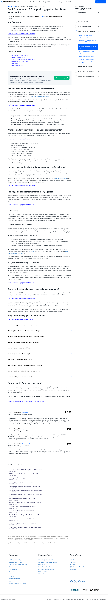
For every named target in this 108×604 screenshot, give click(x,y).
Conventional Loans (14, 567)
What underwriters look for (18, 57)
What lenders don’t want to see (19, 61)
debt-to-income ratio (61, 178)
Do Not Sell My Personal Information (98, 599)
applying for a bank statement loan (40, 96)
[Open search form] (92, 1)
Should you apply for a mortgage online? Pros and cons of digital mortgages (86, 61)
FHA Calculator (42, 564)
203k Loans (12, 576)
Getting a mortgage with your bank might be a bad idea (87, 52)
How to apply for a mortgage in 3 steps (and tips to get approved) (86, 36)
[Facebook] (71, 581)
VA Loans (11, 571)
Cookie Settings (84, 599)
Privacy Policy (69, 599)
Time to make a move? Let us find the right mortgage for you (26, 401)
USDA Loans (12, 574)
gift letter (31, 251)
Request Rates (101, 2)
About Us (72, 559)
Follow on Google (61, 78)
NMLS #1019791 (48, 599)
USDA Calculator (42, 571)
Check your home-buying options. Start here (21, 139)
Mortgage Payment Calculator (46, 569)
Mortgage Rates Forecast (15, 562)
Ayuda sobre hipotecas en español (47, 562)
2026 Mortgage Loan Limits (45, 559)
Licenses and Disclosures (59, 599)
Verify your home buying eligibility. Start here (21, 298)
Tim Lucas (25, 412)
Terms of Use (77, 599)
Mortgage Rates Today (15, 559)
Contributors (73, 564)
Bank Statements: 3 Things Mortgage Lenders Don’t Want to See (87, 46)
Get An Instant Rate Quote (45, 567)
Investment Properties (15, 578)
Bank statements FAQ (17, 65)
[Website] (65, 413)
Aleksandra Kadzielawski (29, 444)
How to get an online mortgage (86, 56)
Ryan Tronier (25, 429)
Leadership (73, 569)
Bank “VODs (14, 63)
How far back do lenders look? (19, 55)
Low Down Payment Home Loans (18, 564)
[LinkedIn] (70, 413)
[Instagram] (79, 581)
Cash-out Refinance (14, 581)
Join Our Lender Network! (77, 567)
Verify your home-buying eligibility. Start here (21, 34)
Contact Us (73, 562)
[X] (68, 413)
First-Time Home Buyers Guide (17, 583)
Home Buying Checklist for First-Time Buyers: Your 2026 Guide (87, 40)
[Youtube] (83, 581)
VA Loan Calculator (43, 574)
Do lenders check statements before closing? (23, 59)
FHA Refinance (13, 569)
